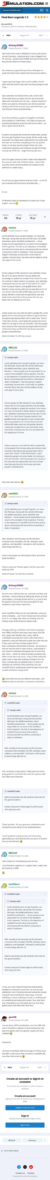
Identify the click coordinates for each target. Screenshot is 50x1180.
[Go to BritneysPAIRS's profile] (4, 46)
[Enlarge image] (16, 203)
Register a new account (25, 1108)
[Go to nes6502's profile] (4, 495)
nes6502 (8, 24)
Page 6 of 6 (25, 35)
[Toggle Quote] (6, 357)
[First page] (3, 35)
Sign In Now (25, 1125)
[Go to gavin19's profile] (4, 1018)
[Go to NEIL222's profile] (4, 349)
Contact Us (20, 1173)
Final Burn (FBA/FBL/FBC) (27, 26)
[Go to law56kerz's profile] (4, 885)
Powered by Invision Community (25, 1176)
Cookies (30, 1173)
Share (12, 1140)
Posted (18, 48)
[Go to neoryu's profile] (4, 229)
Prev (8, 35)
